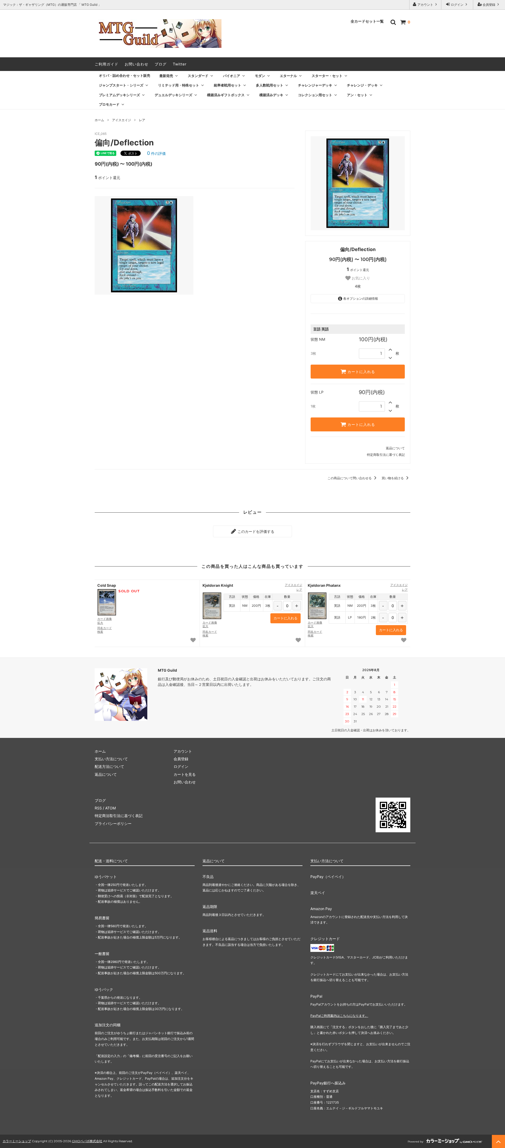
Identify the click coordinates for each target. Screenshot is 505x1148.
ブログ (160, 64)
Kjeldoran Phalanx (324, 585)
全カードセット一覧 (367, 21)
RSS (98, 808)
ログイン (457, 5)
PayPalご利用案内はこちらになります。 (339, 1016)
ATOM (110, 808)
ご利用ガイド (106, 64)
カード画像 (104, 620)
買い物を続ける (393, 478)
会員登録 (489, 5)
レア (142, 120)
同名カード (104, 629)
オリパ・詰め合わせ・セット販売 (124, 75)
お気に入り (360, 278)
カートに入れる (360, 371)
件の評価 (156, 153)
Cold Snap (106, 585)
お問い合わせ (136, 64)
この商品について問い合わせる (349, 478)
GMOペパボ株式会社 (87, 1141)
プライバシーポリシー (113, 823)
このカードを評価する (255, 531)
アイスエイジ (121, 120)
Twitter (179, 64)
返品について (395, 448)
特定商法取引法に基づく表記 (119, 815)
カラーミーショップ (17, 1141)
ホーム (99, 120)
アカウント (425, 5)
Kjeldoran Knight (218, 585)
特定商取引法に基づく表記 (386, 455)
